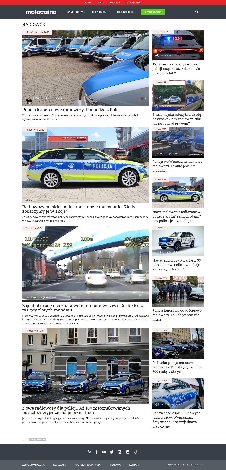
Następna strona (37, 439)
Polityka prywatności (88, 464)
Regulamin (59, 464)
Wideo (100, 2)
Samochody (75, 11)
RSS (89, 451)
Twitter (112, 452)
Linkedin (128, 452)
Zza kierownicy (133, 2)
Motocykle (99, 11)
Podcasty (115, 2)
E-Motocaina (152, 11)
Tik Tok (136, 452)
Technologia (125, 11)
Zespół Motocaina (33, 464)
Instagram (119, 452)
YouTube (104, 452)
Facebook (96, 452)
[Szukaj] (196, 12)
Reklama (115, 464)
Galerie (88, 2)
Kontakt (134, 464)
